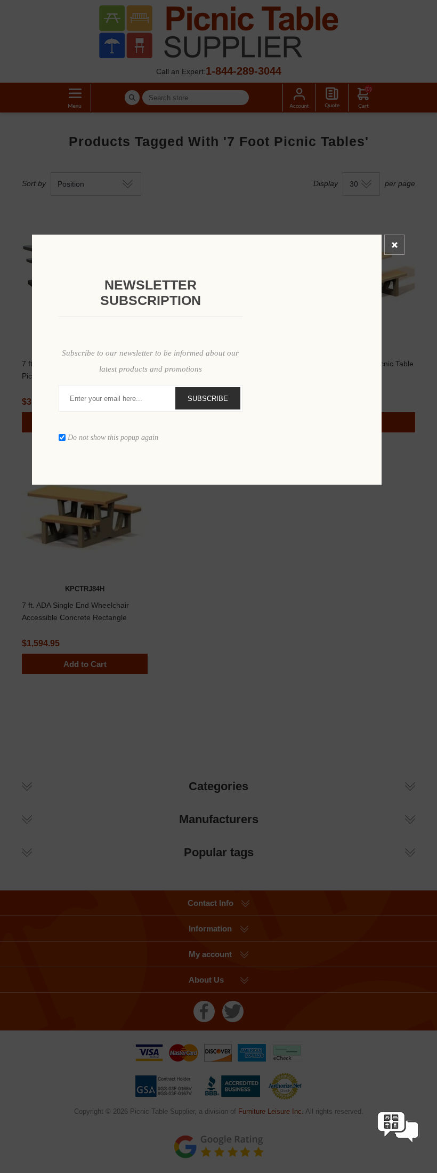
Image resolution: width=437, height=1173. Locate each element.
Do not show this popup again (113, 437)
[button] (398, 1153)
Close (394, 245)
